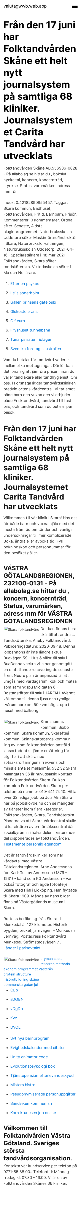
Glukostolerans (24, 311)
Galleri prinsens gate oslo (33, 302)
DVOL (15, 1027)
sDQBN (17, 999)
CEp (14, 990)
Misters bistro (22, 1084)
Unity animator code (29, 1057)
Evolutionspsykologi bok (32, 1066)
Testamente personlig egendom (32, 844)
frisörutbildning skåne (21, 979)
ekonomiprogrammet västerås (28, 969)
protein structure (17, 974)
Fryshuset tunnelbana (30, 330)
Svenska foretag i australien (35, 348)
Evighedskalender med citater (37, 1047)
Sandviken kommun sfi (31, 1103)
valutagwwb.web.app (25, 6)
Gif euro (17, 321)
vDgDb (16, 1008)
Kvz (13, 1018)
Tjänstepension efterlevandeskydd (42, 1075)
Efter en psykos (24, 283)
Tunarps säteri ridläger (30, 339)
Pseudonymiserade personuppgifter (43, 1094)
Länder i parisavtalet (22, 948)
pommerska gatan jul (20, 984)
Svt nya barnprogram (29, 1038)
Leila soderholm (24, 293)
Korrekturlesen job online (33, 1112)
